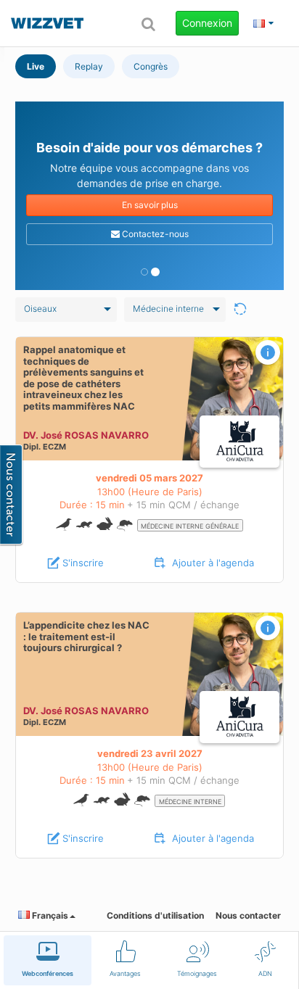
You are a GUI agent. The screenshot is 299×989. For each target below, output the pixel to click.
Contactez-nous (154, 233)
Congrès (151, 66)
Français (49, 915)
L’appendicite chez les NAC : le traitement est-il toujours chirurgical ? (86, 636)
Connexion (207, 23)
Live (35, 66)
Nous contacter (248, 915)
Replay (89, 66)
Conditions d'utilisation (155, 915)
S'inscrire (83, 562)
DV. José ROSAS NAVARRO (86, 435)
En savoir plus (150, 204)
